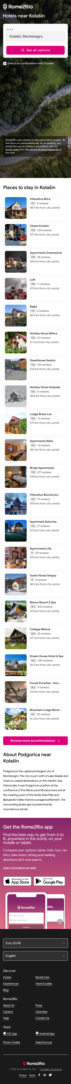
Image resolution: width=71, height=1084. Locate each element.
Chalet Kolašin (39, 226)
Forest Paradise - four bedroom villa (44, 684)
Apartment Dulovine (43, 521)
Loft (32, 279)
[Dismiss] (63, 140)
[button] (35, 50)
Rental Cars (43, 977)
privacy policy (13, 149)
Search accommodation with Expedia (30, 63)
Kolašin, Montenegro (26, 36)
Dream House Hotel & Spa (46, 656)
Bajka (33, 306)
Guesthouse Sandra (42, 360)
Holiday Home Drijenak (45, 387)
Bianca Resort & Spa (43, 602)
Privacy (23, 1075)
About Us (8, 1005)
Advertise (41, 1011)
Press (39, 1005)
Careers (8, 1011)
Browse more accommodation (32, 741)
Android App (46, 1033)
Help (6, 1018)
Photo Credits (11, 1042)
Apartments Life (40, 548)
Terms (32, 1075)
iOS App (11, 1033)
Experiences (11, 983)
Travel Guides (44, 983)
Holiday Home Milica (43, 333)
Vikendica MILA (40, 199)
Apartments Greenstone (46, 252)
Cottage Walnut (40, 629)
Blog (5, 990)
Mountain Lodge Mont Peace (44, 711)
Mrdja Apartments (42, 468)
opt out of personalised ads (44, 149)
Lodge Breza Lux (40, 414)
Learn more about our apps (19, 867)
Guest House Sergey (43, 575)
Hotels (7, 977)
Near (9, 29)
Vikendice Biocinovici (44, 495)
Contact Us (42, 1018)
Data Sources (44, 1042)
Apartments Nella (41, 441)
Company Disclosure (51, 1069)
